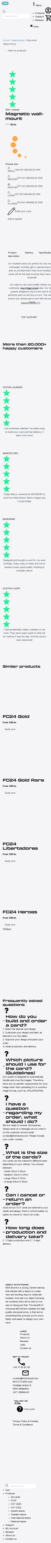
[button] (15, 51)
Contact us (25, 1348)
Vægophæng (17, 40)
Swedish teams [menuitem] (18, 1514)
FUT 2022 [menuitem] (16, 1507)
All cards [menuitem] (15, 1497)
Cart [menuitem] (7, 1490)
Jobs (22, 1344)
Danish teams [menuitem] (18, 1511)
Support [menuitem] (9, 1525)
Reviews (39, 20)
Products (40, 13)
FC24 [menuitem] (13, 1500)
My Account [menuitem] (11, 1528)
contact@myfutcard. (13, 1135)
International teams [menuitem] (21, 1518)
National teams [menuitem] (18, 1521)
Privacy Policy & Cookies (25, 1421)
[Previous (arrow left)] (5, 771)
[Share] (36, 3)
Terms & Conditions (23, 1424)
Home (6, 40)
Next (8, 929)
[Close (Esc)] (42, 3)
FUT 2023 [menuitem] (16, 1504)
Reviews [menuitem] (9, 1532)
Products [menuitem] (10, 1493)
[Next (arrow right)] (46, 771)
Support (39, 16)
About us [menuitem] (10, 1535)
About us (25, 1337)
